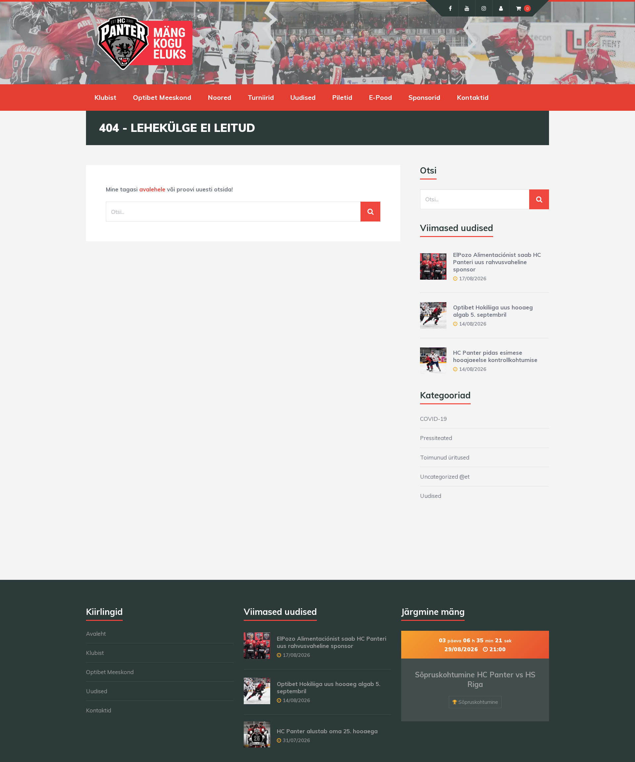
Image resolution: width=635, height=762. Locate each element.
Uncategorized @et (445, 476)
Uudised (303, 97)
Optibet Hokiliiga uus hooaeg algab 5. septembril (493, 311)
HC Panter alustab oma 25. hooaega (327, 731)
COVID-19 (433, 418)
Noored (219, 97)
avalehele (152, 189)
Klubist (105, 97)
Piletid (342, 97)
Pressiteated (436, 437)
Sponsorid (424, 97)
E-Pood (380, 97)
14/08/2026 (472, 324)
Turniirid (261, 97)
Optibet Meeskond (162, 97)
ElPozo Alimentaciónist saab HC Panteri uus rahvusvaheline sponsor (497, 262)
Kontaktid (472, 97)
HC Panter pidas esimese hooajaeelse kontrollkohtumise (495, 356)
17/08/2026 (472, 278)
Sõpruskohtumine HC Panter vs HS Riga (475, 679)
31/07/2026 (296, 740)
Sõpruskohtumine (478, 702)
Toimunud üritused (444, 457)
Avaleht (96, 633)
